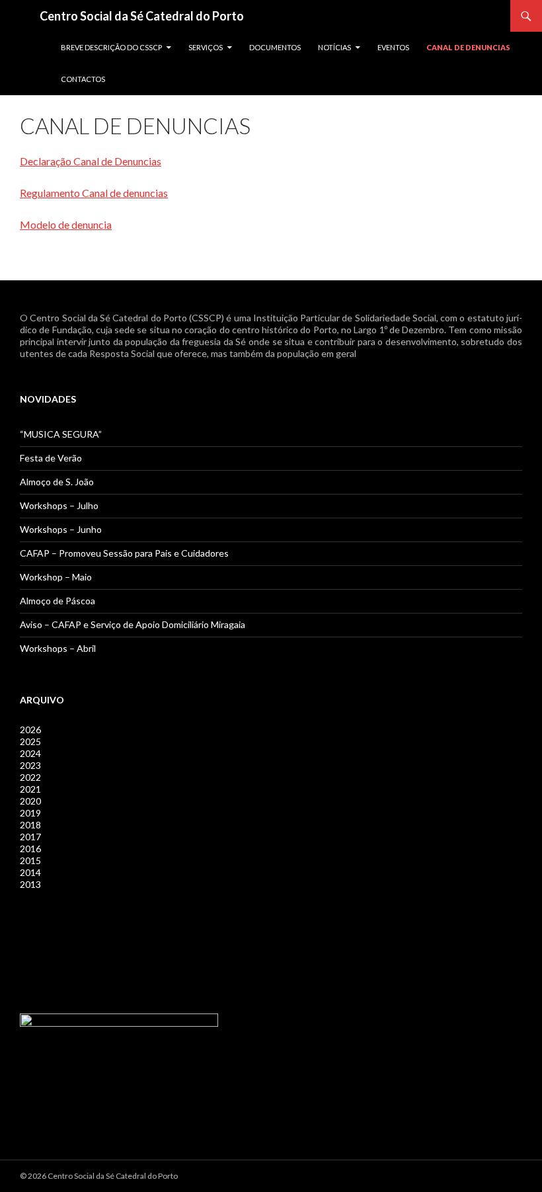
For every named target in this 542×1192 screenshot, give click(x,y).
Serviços (205, 47)
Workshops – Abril (58, 648)
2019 (30, 812)
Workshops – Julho (59, 505)
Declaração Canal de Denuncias (90, 161)
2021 (30, 789)
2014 (30, 872)
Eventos (393, 47)
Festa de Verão (51, 457)
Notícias (334, 47)
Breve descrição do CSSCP (111, 47)
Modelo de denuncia (66, 224)
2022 (30, 777)
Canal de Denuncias (468, 47)
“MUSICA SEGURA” (61, 434)
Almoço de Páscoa (57, 600)
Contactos (83, 79)
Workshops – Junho (61, 529)
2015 (30, 860)
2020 (30, 801)
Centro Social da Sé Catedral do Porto (142, 16)
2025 (30, 741)
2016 (30, 848)
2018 (30, 824)
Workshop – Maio (56, 576)
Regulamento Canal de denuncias (94, 192)
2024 (30, 753)
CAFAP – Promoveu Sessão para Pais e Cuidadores (124, 553)
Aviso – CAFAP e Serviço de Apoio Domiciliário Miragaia (132, 624)
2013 (30, 884)
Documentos (275, 47)
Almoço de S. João (57, 481)
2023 (30, 765)
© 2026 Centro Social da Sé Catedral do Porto (99, 1176)
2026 (30, 729)
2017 (30, 836)
